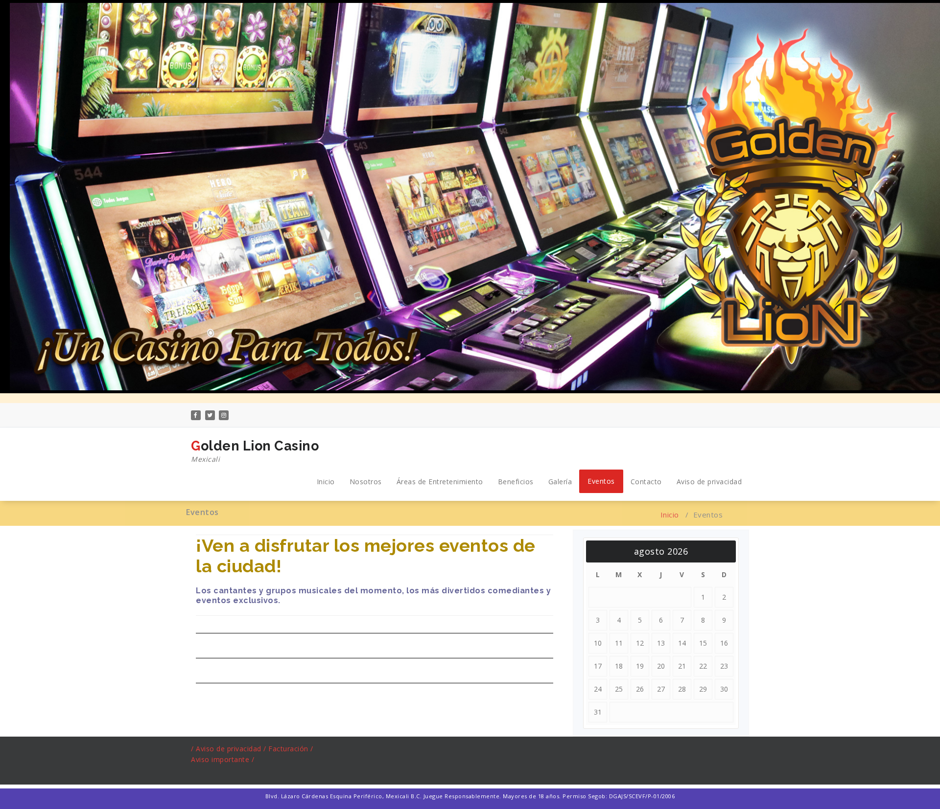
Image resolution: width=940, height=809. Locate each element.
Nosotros (366, 481)
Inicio (326, 481)
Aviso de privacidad (709, 481)
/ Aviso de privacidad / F (232, 748)
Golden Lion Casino (255, 451)
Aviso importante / (222, 759)
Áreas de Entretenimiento (440, 481)
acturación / (293, 748)
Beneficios (516, 481)
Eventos (601, 481)
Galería (560, 481)
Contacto (646, 481)
